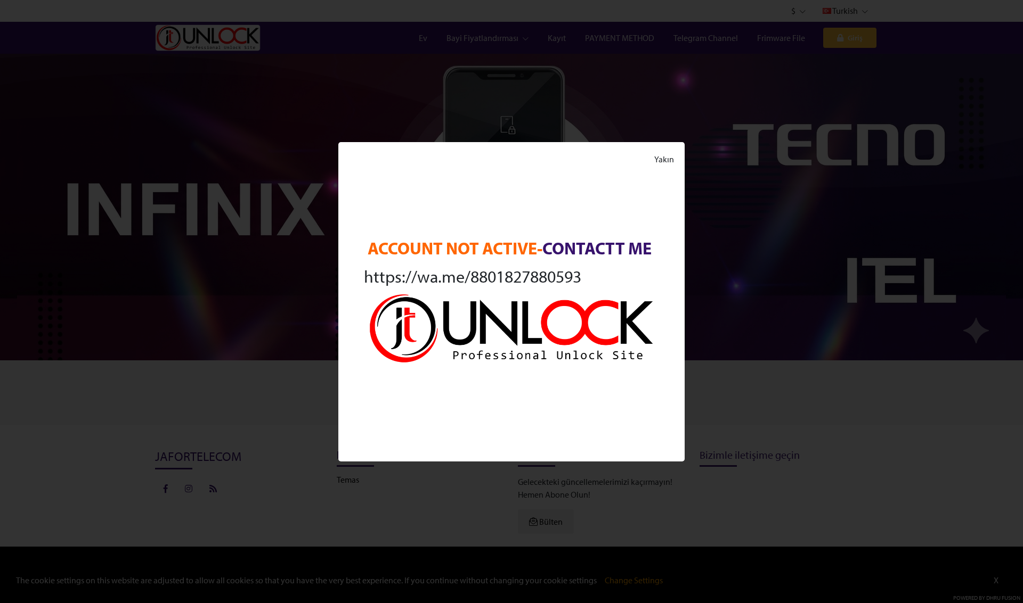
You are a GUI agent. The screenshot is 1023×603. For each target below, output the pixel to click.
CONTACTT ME (597, 248)
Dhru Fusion (1003, 597)
